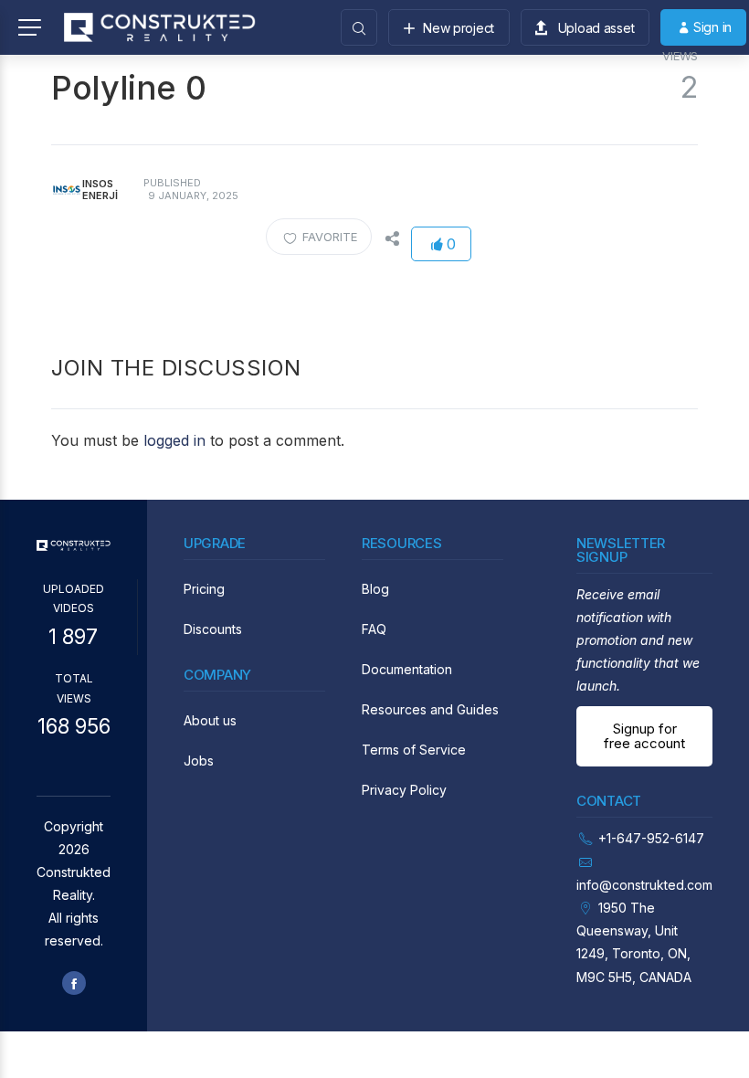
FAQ (374, 629)
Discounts (213, 629)
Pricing (204, 589)
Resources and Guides (430, 709)
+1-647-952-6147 (651, 838)
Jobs (199, 760)
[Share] (391, 236)
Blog (375, 589)
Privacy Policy (404, 790)
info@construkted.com (644, 885)
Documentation (407, 669)
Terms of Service (414, 749)
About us (210, 720)
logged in (174, 440)
